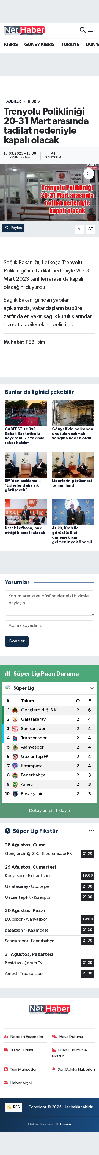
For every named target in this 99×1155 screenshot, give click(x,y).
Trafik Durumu (22, 1050)
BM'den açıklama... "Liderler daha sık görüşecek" (23, 485)
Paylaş (16, 228)
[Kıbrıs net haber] (24, 30)
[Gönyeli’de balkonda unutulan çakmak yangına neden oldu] (73, 413)
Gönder (17, 641)
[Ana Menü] (90, 30)
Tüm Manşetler (23, 1069)
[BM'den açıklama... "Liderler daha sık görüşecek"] (26, 464)
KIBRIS (11, 44)
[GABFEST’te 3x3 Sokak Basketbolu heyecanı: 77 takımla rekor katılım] (26, 413)
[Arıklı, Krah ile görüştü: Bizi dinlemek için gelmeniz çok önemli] (73, 512)
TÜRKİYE (70, 44)
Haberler (12, 101)
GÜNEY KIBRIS (39, 44)
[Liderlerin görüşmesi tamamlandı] (73, 464)
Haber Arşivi (21, 1083)
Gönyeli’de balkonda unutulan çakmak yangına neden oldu (72, 433)
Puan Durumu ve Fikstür (69, 1053)
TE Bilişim (63, 1124)
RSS (16, 1107)
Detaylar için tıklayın (49, 810)
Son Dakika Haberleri (76, 1069)
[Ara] (83, 30)
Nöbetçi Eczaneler (26, 1037)
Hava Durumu (71, 1037)
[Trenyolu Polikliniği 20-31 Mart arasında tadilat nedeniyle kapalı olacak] (49, 192)
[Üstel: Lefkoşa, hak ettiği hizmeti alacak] (26, 512)
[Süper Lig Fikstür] (91, 831)
